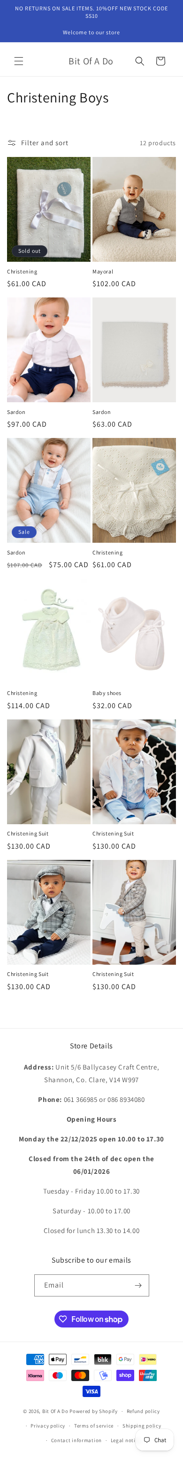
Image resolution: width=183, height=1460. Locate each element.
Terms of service (94, 1425)
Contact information (76, 1440)
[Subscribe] (138, 1285)
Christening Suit (28, 833)
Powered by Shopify (93, 1411)
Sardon (16, 411)
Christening (22, 271)
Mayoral (102, 271)
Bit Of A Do (55, 1411)
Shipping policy (141, 1425)
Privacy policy (47, 1425)
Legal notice (126, 1440)
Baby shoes (107, 692)
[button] (18, 61)
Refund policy (143, 1411)
